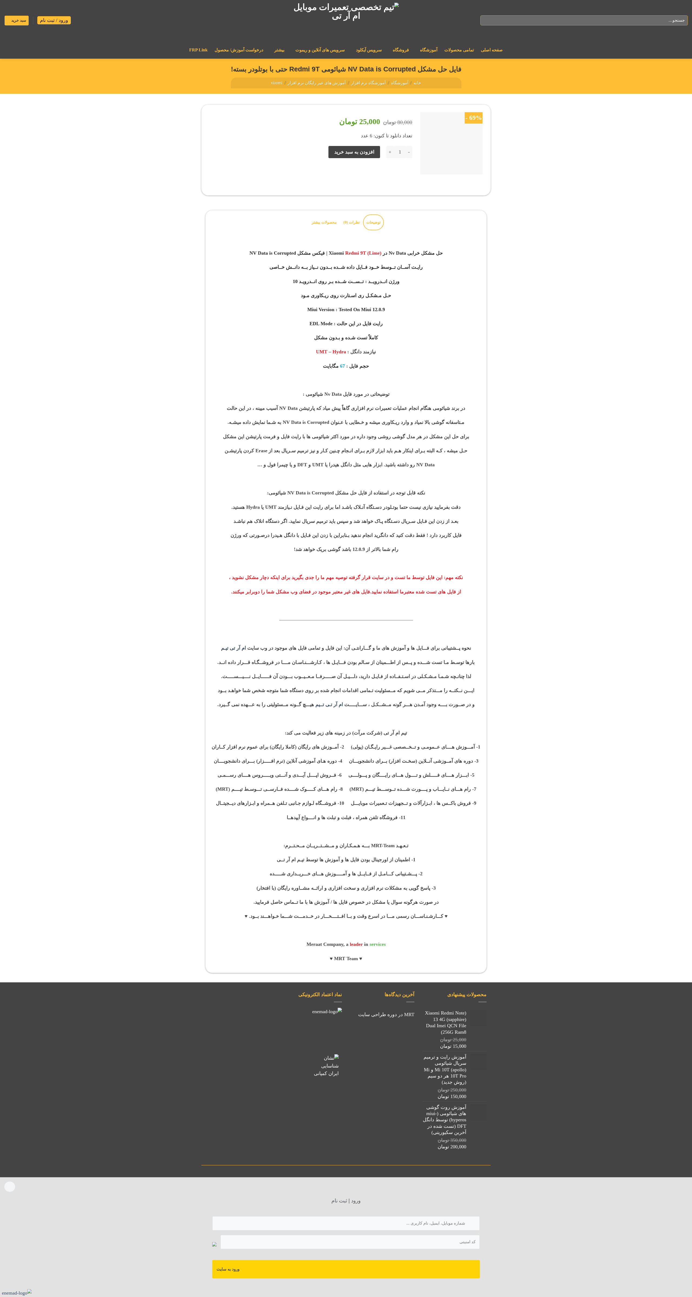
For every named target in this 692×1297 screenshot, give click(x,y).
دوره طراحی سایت (377, 1014)
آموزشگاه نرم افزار (368, 83)
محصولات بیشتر (324, 222)
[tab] (373, 222)
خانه (417, 83)
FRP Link (198, 50)
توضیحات (373, 222)
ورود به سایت (228, 1269)
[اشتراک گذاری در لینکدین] (363, 174)
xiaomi (276, 83)
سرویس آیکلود (369, 50)
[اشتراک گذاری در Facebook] (407, 174)
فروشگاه (401, 50)
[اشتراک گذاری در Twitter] (396, 174)
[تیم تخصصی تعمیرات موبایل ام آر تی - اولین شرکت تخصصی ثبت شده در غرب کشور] (346, 20)
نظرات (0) (351, 222)
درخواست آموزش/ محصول (239, 50)
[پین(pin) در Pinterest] (374, 174)
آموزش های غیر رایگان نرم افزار (317, 83)
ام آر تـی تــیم (329, 704)
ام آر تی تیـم (233, 648)
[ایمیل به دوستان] (385, 174)
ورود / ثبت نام (54, 20)
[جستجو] (486, 20)
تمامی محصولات (459, 50)
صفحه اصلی (492, 50)
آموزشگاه (428, 50)
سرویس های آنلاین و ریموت (320, 50)
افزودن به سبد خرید (354, 152)
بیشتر (279, 50)
